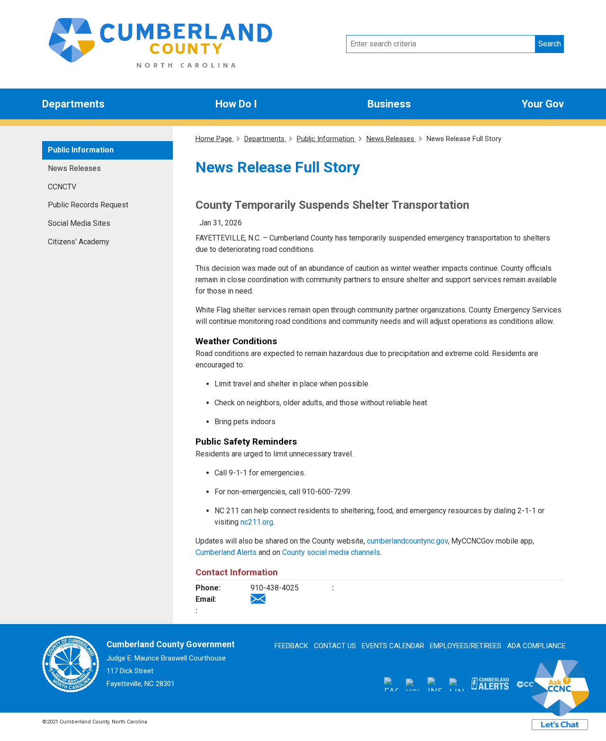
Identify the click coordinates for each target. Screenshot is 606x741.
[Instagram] (435, 684)
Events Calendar (393, 646)
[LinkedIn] (456, 684)
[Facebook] (391, 684)
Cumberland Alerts (226, 552)
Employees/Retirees (465, 646)
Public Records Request (88, 204)
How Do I (236, 104)
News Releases (74, 168)
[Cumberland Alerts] (490, 683)
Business (389, 104)
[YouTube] (413, 684)
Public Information (81, 149)
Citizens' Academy (78, 241)
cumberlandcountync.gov (407, 540)
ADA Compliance (536, 646)
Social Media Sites (79, 223)
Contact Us (335, 646)
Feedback (291, 646)
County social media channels (331, 552)
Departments (73, 104)
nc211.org (257, 522)
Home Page (215, 138)
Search (549, 43)
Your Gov (543, 104)
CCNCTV (62, 186)
